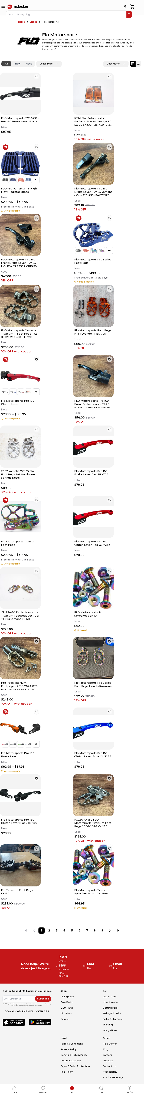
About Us (108, 1060)
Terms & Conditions (71, 1043)
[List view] (138, 64)
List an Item (109, 996)
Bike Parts (66, 1002)
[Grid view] (133, 64)
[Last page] (117, 930)
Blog (105, 1049)
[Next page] (110, 930)
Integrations (110, 1030)
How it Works (110, 1002)
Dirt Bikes (66, 1013)
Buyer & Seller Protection (75, 1066)
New (18, 63)
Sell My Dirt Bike (112, 1013)
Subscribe (43, 998)
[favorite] (36, 77)
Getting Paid (110, 1007)
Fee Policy (66, 1071)
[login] (125, 6)
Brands (33, 22)
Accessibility (110, 1071)
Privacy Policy (68, 1049)
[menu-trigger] (3, 6)
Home (21, 22)
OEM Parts (66, 1007)
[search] (129, 14)
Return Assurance (70, 1060)
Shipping (108, 1024)
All (6, 63)
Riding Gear (67, 996)
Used (29, 63)
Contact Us (109, 1066)
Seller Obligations (113, 1019)
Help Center (110, 1043)
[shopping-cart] (132, 6)
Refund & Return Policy (73, 1055)
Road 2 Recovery (113, 1077)
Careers (107, 1055)
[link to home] (18, 6)
